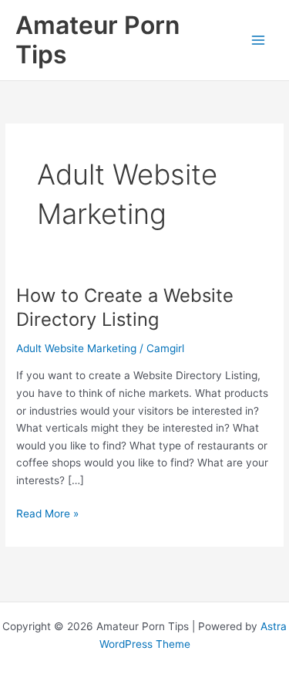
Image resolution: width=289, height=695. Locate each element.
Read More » (47, 515)
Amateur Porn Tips (97, 40)
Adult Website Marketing (76, 348)
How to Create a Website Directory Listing (125, 307)
